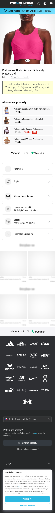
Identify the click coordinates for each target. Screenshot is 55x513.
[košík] (51, 4)
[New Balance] (22, 378)
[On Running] (45, 378)
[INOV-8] (33, 367)
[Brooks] (10, 355)
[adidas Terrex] (22, 343)
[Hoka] (22, 367)
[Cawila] (22, 355)
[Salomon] (33, 390)
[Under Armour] (27, 402)
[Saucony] (45, 390)
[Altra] (33, 343)
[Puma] (10, 390)
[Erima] (10, 367)
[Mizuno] (10, 378)
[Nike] (33, 378)
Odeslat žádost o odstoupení (27, 449)
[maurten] (45, 367)
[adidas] (10, 343)
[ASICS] (45, 343)
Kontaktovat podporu (27, 443)
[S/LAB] (22, 390)
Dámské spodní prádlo (20, 77)
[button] (27, 168)
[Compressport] (45, 355)
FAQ (35, 433)
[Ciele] (33, 355)
